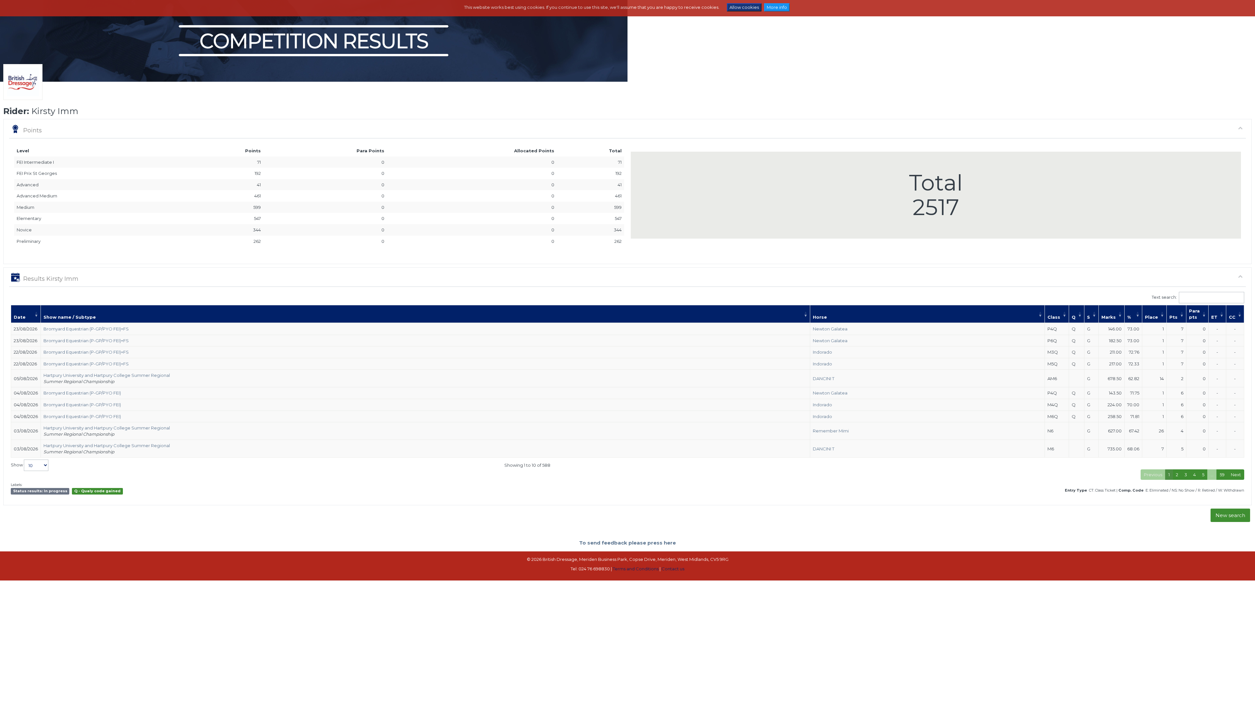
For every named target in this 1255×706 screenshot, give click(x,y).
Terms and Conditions (636, 568)
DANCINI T (823, 378)
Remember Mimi (831, 430)
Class (1053, 317)
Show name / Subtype (69, 317)
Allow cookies (744, 7)
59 (1222, 474)
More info (777, 7)
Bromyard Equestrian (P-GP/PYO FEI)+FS (86, 328)
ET (1214, 317)
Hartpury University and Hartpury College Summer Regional (106, 375)
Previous (1153, 474)
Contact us (672, 568)
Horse (820, 317)
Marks (1108, 317)
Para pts (1194, 314)
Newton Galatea (830, 328)
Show (17, 464)
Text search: (1164, 297)
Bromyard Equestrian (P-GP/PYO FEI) (82, 392)
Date (19, 317)
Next (1236, 474)
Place (1151, 317)
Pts (1173, 317)
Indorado (822, 352)
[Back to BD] (21, 90)
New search (1230, 515)
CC (1232, 317)
